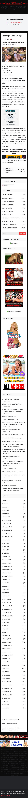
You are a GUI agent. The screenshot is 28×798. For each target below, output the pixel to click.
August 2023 (6, 619)
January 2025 (7, 563)
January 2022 (7, 681)
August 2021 (6, 698)
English (6, 185)
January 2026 (7, 523)
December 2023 (7, 606)
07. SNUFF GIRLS (7, 214)
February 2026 (7, 520)
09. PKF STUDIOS (8, 221)
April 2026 (6, 513)
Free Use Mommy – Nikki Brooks (12, 480)
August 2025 (6, 540)
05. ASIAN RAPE (7, 208)
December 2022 (7, 645)
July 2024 (6, 583)
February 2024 (7, 599)
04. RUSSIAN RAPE (8, 204)
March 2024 (6, 596)
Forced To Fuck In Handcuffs (11, 399)
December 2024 (7, 566)
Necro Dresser (7, 419)
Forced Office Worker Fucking (11, 456)
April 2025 (6, 553)
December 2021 (7, 685)
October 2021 (7, 691)
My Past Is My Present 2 (9, 471)
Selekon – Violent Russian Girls (11, 429)
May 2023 (6, 629)
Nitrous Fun (6, 485)
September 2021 (7, 695)
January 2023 (7, 642)
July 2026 (6, 503)
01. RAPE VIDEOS (8, 195)
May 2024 (6, 589)
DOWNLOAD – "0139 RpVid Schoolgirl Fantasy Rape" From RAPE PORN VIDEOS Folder (13, 81)
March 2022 (6, 675)
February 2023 (7, 639)
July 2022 (6, 662)
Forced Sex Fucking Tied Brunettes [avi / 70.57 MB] (8, 170)
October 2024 (7, 573)
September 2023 (7, 615)
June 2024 (6, 586)
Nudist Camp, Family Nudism (9, 723)
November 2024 (7, 569)
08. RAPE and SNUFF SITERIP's (11, 218)
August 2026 (6, 500)
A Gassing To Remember (10, 441)
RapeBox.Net (11, 751)
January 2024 (7, 602)
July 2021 (6, 701)
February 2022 (7, 678)
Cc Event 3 (6, 416)
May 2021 (6, 708)
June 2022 (6, 665)
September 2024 (7, 576)
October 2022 (7, 652)
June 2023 (6, 625)
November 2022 (7, 648)
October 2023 (7, 612)
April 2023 (6, 632)
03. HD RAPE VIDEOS (8, 201)
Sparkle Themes (5, 795)
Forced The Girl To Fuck (9, 438)
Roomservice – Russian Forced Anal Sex (14, 475)
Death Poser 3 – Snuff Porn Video (12, 404)
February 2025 (7, 559)
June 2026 (6, 507)
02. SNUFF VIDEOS (8, 198)
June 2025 (6, 546)
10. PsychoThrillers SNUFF (10, 224)
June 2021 (6, 704)
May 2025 (6, 550)
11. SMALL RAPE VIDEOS (10, 228)
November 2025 (7, 530)
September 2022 (7, 655)
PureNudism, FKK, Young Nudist (10, 719)
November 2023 (7, 609)
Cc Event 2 (6, 468)
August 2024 (6, 579)
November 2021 (7, 688)
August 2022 (6, 658)
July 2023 (6, 622)
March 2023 (6, 635)
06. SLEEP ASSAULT (8, 211)
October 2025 (7, 533)
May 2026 (6, 510)
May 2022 (6, 668)
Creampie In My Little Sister (10, 434)
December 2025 (7, 527)
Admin (13, 39)
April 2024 (6, 592)
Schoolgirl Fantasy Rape (12, 36)
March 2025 (6, 556)
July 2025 (6, 543)
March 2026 (6, 517)
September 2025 (7, 536)
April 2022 (6, 672)
